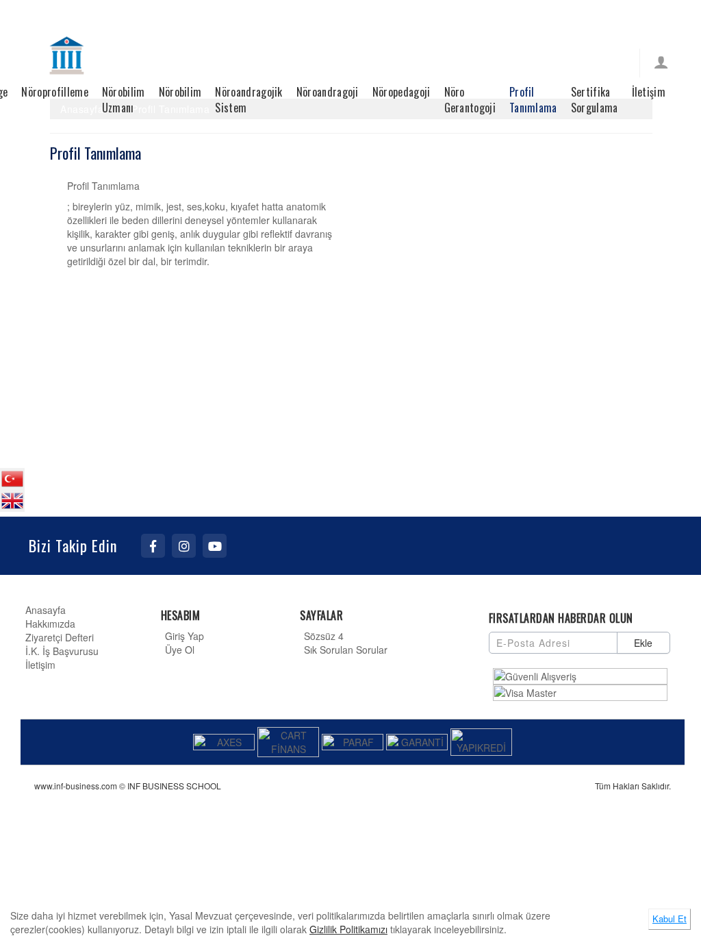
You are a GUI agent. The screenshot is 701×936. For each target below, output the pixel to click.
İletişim (40, 665)
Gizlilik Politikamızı (348, 929)
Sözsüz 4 (324, 636)
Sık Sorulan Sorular (345, 649)
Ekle (643, 643)
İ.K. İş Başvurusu (62, 651)
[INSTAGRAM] (184, 546)
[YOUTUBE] (215, 546)
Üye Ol (179, 649)
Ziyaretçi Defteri (59, 637)
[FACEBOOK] (153, 546)
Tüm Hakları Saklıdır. (633, 785)
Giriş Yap (184, 636)
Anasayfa (45, 610)
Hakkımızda (50, 623)
